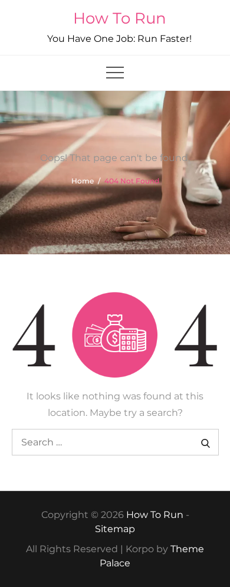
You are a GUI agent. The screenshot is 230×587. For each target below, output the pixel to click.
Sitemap (115, 528)
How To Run (119, 18)
